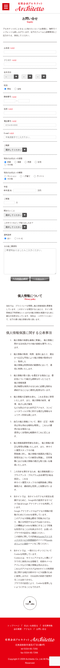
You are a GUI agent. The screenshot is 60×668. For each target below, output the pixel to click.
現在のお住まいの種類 (13, 173)
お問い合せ (41, 629)
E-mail (6, 133)
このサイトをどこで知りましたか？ (18, 223)
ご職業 (6, 145)
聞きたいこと (9, 211)
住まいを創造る (31, 625)
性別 (6, 85)
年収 (6, 187)
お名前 (6, 48)
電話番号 (7, 121)
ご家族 (6, 199)
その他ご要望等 (10, 246)
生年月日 (7, 72)
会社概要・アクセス (23, 629)
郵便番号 (7, 97)
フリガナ (7, 60)
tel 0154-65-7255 (29, 648)
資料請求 (7, 235)
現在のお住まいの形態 (13, 158)
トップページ (13, 625)
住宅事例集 (48, 625)
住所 (6, 109)
